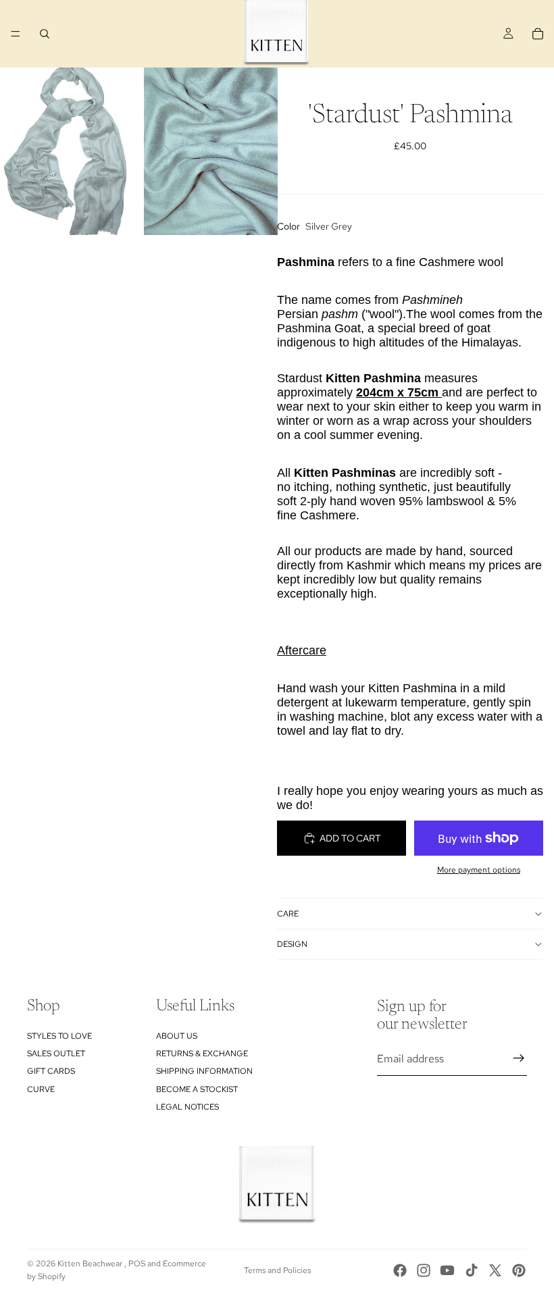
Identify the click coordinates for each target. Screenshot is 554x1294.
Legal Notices (187, 1107)
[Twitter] (495, 1270)
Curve (41, 1089)
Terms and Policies (277, 1270)
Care (288, 913)
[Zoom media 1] (67, 151)
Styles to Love (59, 1035)
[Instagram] (424, 1270)
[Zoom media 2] (211, 151)
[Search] (44, 34)
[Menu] (15, 33)
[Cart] (538, 34)
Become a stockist (197, 1089)
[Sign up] (519, 1058)
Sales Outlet (56, 1053)
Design (292, 944)
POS (136, 1263)
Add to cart (350, 838)
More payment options (478, 869)
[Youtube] (447, 1270)
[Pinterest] (519, 1270)
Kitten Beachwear (90, 1263)
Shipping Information (204, 1071)
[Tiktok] (471, 1270)
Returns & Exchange (202, 1053)
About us (176, 1035)
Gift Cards (51, 1071)
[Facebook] (400, 1270)
